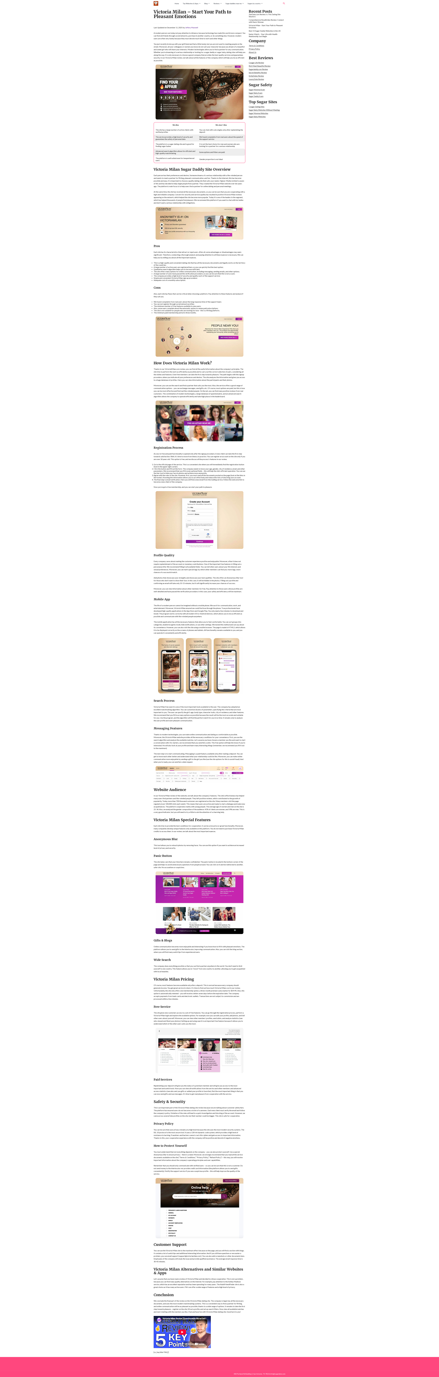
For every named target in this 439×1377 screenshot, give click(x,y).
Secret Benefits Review (258, 72)
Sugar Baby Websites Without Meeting (264, 110)
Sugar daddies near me (234, 3)
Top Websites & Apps (190, 3)
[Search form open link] (284, 3)
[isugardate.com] (163, 3)
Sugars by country (254, 3)
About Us (252, 52)
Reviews (217, 3)
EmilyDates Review (256, 76)
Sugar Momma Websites (258, 113)
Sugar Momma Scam (257, 89)
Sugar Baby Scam (255, 93)
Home (177, 3)
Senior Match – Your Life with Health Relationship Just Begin (263, 35)
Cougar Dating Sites (256, 107)
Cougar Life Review (256, 63)
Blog (206, 3)
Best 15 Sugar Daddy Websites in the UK (265, 31)
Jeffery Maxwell (191, 27)
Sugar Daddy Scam (256, 96)
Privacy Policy (254, 49)
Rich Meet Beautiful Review (259, 66)
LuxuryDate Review (256, 79)
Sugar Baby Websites (257, 116)
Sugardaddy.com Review (258, 69)
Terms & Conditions (256, 45)
